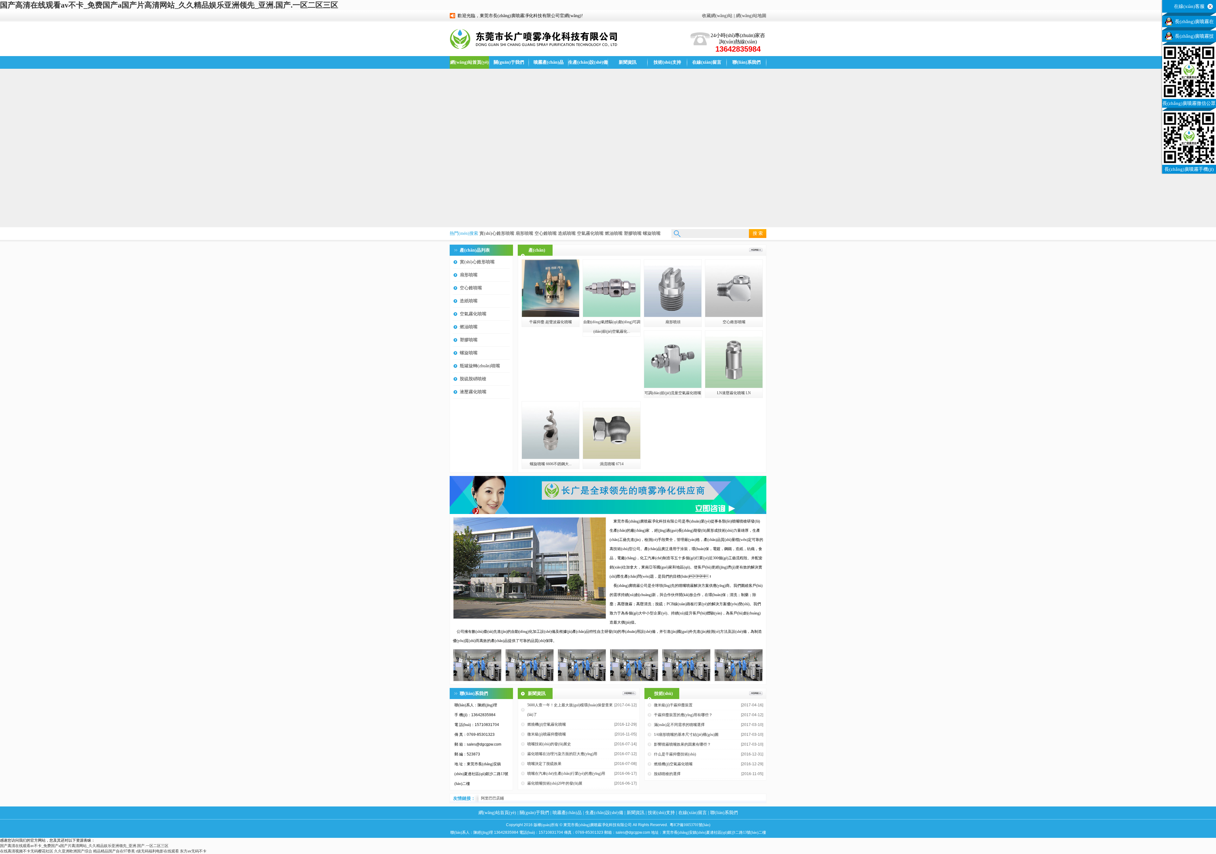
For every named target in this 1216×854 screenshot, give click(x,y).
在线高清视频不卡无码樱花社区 (26, 851)
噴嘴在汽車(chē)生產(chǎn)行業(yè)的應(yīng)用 (566, 773)
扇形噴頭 (673, 322)
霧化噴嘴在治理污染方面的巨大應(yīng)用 (562, 754)
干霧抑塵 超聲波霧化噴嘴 (550, 322)
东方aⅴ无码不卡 (193, 851)
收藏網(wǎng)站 (717, 15)
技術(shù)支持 (667, 62)
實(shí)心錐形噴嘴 (496, 233)
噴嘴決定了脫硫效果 (544, 763)
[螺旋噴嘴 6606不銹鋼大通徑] (550, 457)
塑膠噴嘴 (633, 233)
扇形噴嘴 (524, 233)
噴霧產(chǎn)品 (549, 62)
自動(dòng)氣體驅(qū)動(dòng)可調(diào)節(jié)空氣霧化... (611, 327)
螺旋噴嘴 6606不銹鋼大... (551, 464)
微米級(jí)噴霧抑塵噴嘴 (546, 734)
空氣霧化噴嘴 (590, 233)
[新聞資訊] (629, 694)
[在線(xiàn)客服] (1210, 6)
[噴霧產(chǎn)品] (756, 250)
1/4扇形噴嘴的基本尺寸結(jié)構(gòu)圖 (686, 734)
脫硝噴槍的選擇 (667, 774)
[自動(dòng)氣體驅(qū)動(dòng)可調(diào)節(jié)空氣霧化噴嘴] (611, 315)
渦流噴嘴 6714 (612, 464)
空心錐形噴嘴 (734, 322)
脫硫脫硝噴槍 (473, 378)
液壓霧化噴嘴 (473, 391)
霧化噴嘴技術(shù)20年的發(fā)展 (554, 783)
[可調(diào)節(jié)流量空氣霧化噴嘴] (672, 386)
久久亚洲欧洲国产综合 (73, 851)
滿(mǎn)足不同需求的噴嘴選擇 (679, 724)
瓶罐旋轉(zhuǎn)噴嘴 (480, 365)
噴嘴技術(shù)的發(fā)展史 (549, 744)
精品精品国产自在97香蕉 (114, 851)
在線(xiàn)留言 (706, 62)
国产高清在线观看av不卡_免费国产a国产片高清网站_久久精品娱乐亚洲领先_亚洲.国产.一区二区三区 (169, 5)
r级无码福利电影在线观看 (157, 851)
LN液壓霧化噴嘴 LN (734, 393)
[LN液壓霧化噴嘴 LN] (734, 386)
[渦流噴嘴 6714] (611, 457)
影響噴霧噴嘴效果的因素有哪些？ (682, 744)
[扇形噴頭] (672, 315)
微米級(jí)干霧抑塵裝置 (673, 705)
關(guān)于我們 (509, 62)
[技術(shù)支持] (756, 694)
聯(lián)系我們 (746, 62)
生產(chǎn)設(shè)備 (588, 62)
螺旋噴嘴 (652, 233)
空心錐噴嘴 (546, 233)
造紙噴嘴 (567, 233)
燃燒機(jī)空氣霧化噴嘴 (546, 724)
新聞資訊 (627, 62)
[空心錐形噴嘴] (734, 315)
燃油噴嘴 (614, 233)
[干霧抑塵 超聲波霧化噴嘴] (550, 315)
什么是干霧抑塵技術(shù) (675, 754)
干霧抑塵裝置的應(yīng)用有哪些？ (683, 715)
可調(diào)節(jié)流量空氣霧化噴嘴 (672, 393)
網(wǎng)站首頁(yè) (469, 62)
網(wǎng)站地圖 (751, 15)
